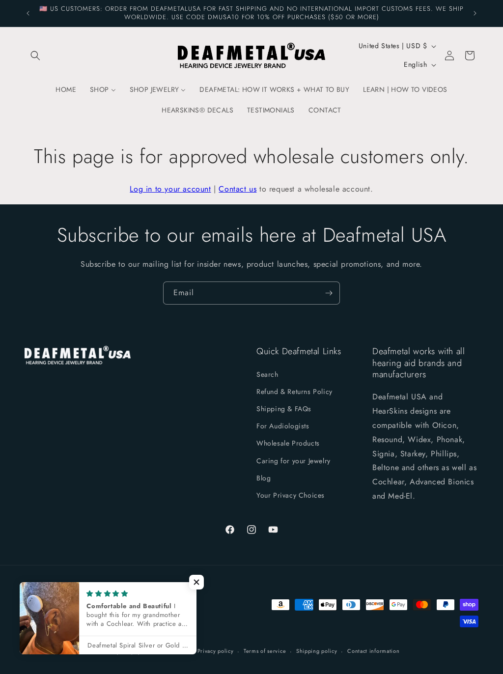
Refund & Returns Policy (294, 391)
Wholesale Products (288, 443)
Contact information (373, 651)
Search (267, 374)
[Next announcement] (475, 13)
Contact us (237, 189)
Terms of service (265, 651)
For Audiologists (282, 426)
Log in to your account (170, 189)
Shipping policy (316, 651)
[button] (35, 55)
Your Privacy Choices (290, 495)
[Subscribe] (328, 293)
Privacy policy (215, 651)
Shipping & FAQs (283, 409)
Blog (263, 478)
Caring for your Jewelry (293, 461)
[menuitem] (66, 89)
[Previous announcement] (28, 13)
